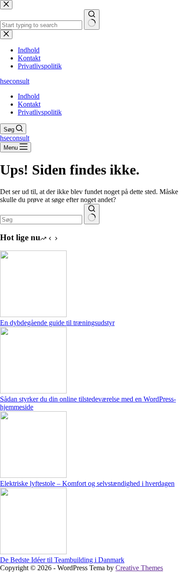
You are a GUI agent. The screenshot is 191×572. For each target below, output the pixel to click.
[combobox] (41, 219)
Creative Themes (139, 568)
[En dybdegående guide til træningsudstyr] (33, 314)
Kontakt (29, 104)
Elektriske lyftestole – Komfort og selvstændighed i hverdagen (87, 483)
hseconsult (14, 81)
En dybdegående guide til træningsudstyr (57, 322)
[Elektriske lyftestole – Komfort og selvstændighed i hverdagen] (33, 475)
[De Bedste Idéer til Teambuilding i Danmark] (33, 552)
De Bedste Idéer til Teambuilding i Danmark (62, 560)
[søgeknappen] (91, 214)
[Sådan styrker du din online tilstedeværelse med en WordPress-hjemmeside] (33, 391)
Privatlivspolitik (40, 112)
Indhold (29, 96)
